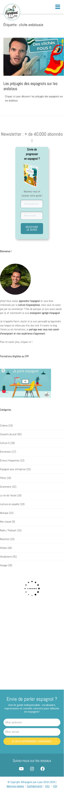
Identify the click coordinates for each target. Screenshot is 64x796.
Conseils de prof (8, 434)
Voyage (3, 565)
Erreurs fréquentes (9, 460)
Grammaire (5, 486)
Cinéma (3, 425)
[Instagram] (32, 768)
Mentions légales (15, 786)
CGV (55, 786)
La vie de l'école (8, 495)
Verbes (3, 548)
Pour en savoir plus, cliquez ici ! (16, 342)
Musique (4, 513)
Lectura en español (9, 504)
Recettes (4, 539)
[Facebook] (42, 768)
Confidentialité (34, 786)
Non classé (5, 521)
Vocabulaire (6, 556)
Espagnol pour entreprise (13, 469)
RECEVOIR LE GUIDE (32, 228)
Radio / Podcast (8, 530)
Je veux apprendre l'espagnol (32, 741)
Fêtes (3, 478)
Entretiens (5, 452)
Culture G (5, 443)
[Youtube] (21, 768)
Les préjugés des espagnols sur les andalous (30, 86)
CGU (47, 786)
